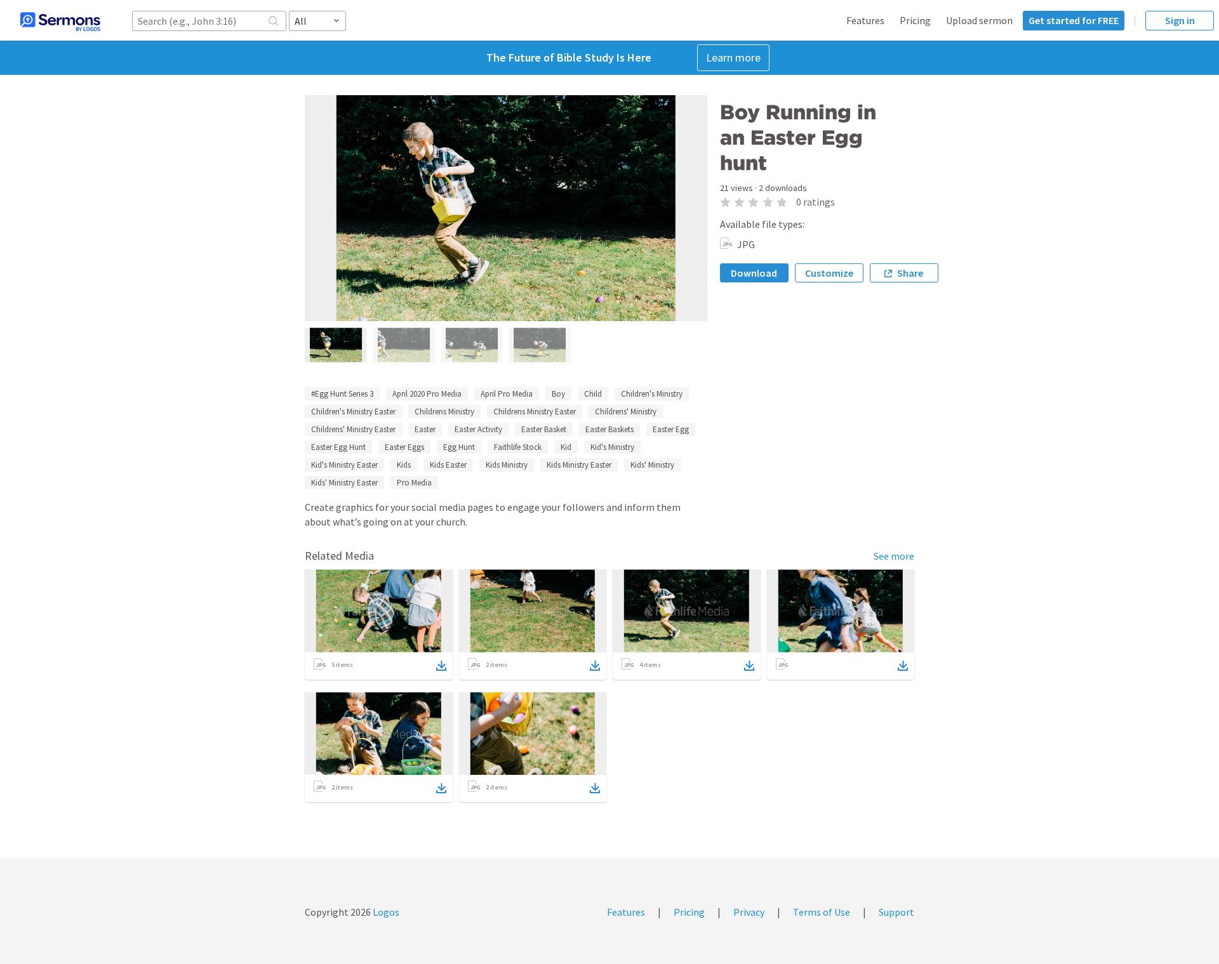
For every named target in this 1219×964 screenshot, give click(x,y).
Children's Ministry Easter (353, 411)
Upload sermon (979, 20)
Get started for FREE (1074, 20)
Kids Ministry (507, 464)
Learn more (733, 57)
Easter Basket (543, 429)
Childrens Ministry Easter (534, 411)
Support (896, 912)
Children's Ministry (652, 393)
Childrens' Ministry (625, 411)
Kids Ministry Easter (579, 464)
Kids (404, 464)
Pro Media (414, 482)
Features (865, 20)
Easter (425, 429)
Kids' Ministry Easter (344, 482)
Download (754, 273)
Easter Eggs (404, 447)
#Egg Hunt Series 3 (342, 393)
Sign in (1180, 20)
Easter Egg (671, 429)
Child (593, 393)
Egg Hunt (459, 447)
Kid (566, 447)
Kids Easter (448, 464)
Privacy (748, 912)
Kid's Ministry (612, 447)
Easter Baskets (609, 429)
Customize (829, 273)
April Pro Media (507, 393)
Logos (385, 912)
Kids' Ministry (652, 464)
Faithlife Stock (518, 447)
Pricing (915, 20)
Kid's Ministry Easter (344, 464)
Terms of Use (821, 912)
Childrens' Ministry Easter (353, 429)
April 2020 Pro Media (427, 393)
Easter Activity (478, 429)
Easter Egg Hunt (338, 447)
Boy (558, 393)
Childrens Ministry (444, 411)
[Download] (441, 665)
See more (894, 556)
